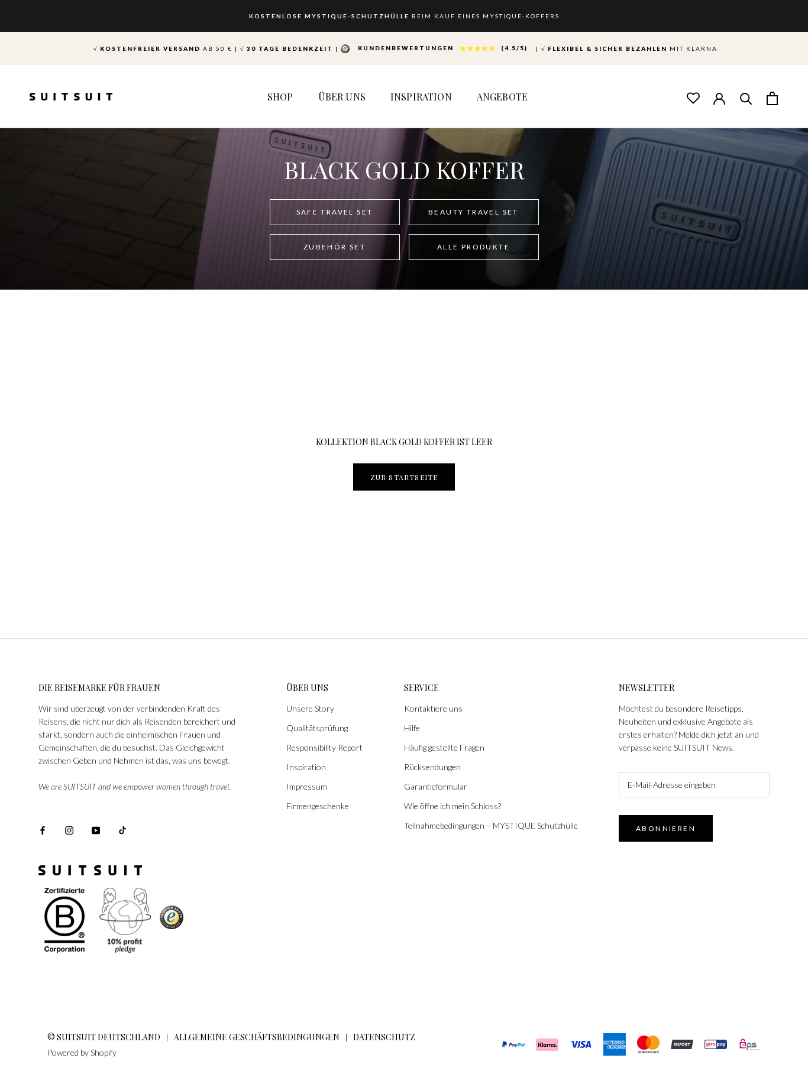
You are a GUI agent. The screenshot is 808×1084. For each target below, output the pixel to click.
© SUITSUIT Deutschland (103, 1037)
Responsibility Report (324, 747)
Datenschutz (384, 1037)
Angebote (502, 96)
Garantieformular (435, 786)
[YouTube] (96, 829)
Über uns (342, 96)
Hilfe (412, 728)
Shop (280, 96)
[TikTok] (122, 829)
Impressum (306, 786)
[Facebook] (42, 829)
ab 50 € (162, 48)
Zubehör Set (334, 246)
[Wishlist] (693, 97)
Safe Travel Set (334, 211)
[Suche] (746, 97)
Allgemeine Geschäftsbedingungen (257, 1037)
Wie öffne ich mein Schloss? (452, 806)
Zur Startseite (404, 477)
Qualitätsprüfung (317, 728)
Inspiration (421, 96)
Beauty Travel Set (473, 211)
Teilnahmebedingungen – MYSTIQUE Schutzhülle (491, 825)
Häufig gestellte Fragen (444, 747)
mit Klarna (629, 48)
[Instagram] (69, 829)
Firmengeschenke (317, 806)
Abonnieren (666, 828)
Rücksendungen (432, 767)
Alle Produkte (473, 246)
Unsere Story (310, 708)
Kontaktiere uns (433, 708)
